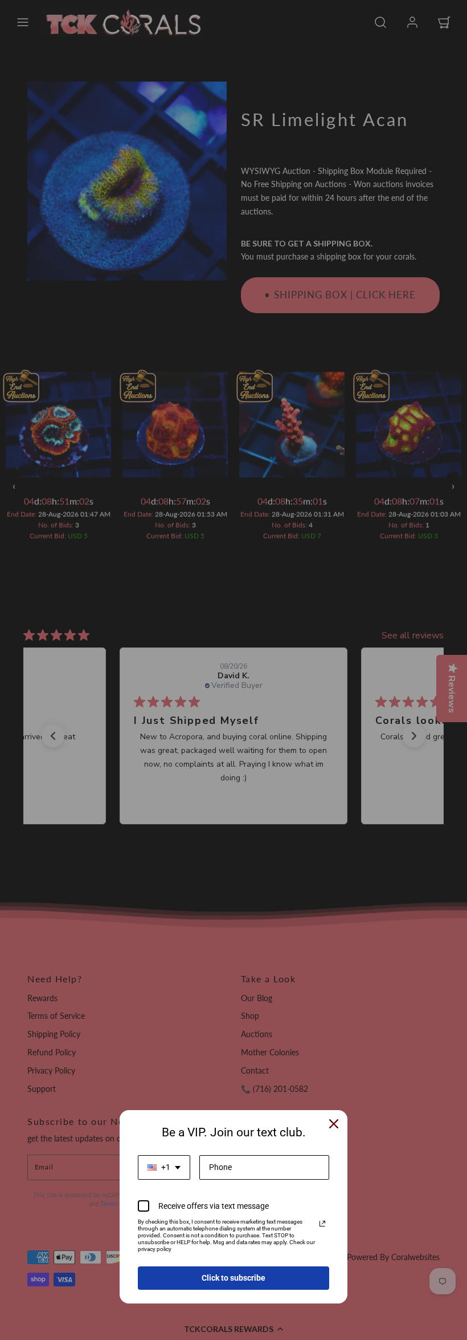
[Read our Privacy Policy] (322, 1223)
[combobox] (164, 1167)
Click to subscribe (233, 1277)
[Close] (333, 1123)
